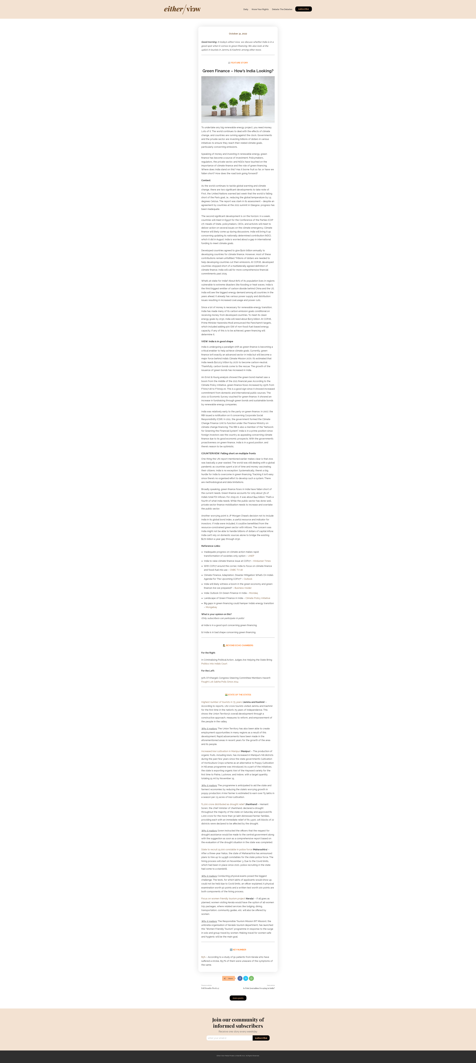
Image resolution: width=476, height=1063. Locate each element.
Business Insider (243, 588)
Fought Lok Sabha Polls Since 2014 (219, 681)
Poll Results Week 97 (210, 988)
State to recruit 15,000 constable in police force (226, 849)
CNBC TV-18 (236, 570)
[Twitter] (245, 978)
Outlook (248, 579)
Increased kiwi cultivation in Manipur (221, 751)
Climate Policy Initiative (257, 598)
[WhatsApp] (251, 978)
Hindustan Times (262, 561)
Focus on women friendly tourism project (223, 898)
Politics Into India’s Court (214, 663)
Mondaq (253, 593)
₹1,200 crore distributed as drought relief (222, 804)
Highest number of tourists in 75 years (221, 702)
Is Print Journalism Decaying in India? (259, 988)
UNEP (251, 556)
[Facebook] (240, 978)
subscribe (261, 1038)
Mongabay (211, 607)
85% (203, 957)
